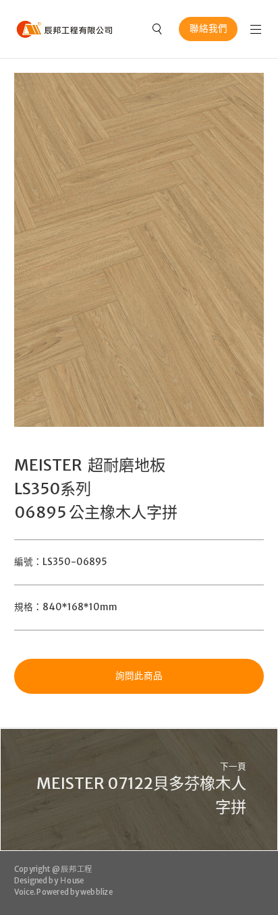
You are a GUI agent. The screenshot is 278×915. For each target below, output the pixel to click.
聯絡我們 (208, 28)
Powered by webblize (74, 892)
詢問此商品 (139, 676)
